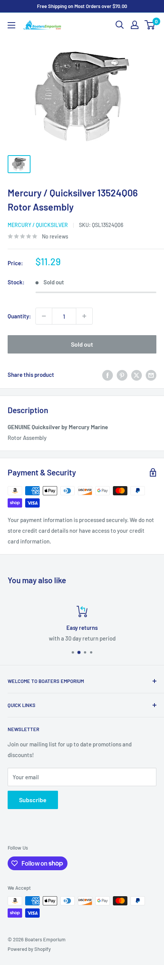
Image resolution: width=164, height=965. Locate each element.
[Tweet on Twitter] (136, 374)
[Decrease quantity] (44, 316)
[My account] (134, 25)
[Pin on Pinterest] (122, 374)
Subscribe (33, 799)
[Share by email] (151, 374)
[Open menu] (11, 25)
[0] (150, 24)
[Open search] (120, 25)
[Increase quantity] (84, 316)
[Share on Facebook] (107, 374)
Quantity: (19, 316)
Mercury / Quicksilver (38, 225)
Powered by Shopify (29, 949)
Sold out (82, 344)
